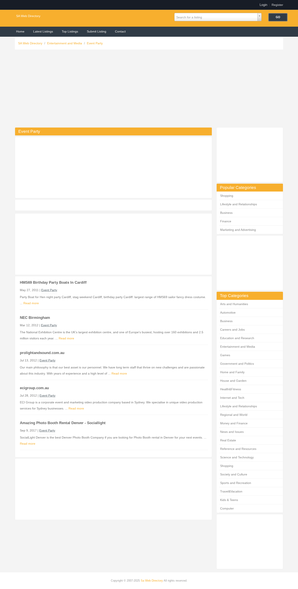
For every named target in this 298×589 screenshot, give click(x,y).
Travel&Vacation (231, 491)
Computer (227, 508)
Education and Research (237, 338)
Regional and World (233, 414)
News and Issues (232, 432)
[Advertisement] (149, 89)
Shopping (226, 195)
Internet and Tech (232, 397)
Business (226, 212)
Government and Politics (237, 363)
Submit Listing (96, 31)
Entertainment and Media (65, 43)
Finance (225, 221)
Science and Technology (237, 457)
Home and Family (232, 372)
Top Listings (70, 31)
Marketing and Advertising (238, 229)
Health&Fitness (230, 389)
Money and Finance (234, 423)
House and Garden (233, 380)
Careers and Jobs (232, 329)
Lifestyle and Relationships (238, 204)
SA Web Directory (28, 16)
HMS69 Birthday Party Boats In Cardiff (53, 282)
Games (225, 355)
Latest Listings (43, 31)
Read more (31, 303)
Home (20, 31)
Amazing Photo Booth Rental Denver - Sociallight (63, 423)
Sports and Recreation (235, 483)
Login (263, 5)
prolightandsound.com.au (42, 353)
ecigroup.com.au (34, 388)
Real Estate (228, 440)
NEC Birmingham (35, 318)
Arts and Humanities (234, 304)
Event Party (95, 43)
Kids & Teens (229, 500)
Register (277, 5)
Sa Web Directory (152, 580)
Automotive (228, 312)
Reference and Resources (238, 449)
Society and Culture (233, 474)
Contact (120, 31)
